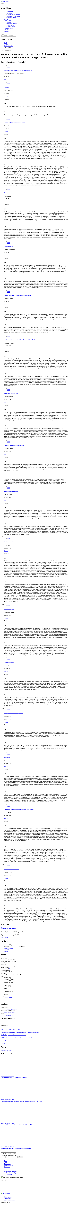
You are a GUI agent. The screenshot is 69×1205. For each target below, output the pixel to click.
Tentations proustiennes (9, 662)
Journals (9, 13)
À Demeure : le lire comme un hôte (11, 491)
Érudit (9, 22)
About (9, 20)
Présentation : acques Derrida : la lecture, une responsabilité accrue (18, 70)
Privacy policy (8, 1197)
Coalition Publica (12, 23)
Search (2, 34)
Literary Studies (8, 997)
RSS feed (6, 949)
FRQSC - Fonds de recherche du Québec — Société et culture (17, 1038)
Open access (10, 25)
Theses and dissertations (13, 14)
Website (6, 951)
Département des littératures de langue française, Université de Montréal (20, 1032)
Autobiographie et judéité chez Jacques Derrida (13, 713)
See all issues (4, 937)
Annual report (11, 26)
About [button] (6, 20)
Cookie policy (8, 1198)
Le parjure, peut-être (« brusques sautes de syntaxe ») (15, 122)
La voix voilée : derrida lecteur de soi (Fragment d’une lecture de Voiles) (18, 809)
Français (6, 29)
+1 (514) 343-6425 (9, 1015)
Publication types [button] (8, 11)
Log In (6, 19)
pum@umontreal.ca (9, 1012)
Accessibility (7, 1164)
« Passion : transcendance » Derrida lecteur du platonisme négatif (17, 295)
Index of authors (8, 948)
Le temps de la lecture (8, 246)
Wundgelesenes (7, 757)
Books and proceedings (13, 16)
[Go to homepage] (5, 1)
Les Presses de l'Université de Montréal (11, 1029)
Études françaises (8, 46)
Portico (11, 969)
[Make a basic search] (1, 3)
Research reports (11, 17)
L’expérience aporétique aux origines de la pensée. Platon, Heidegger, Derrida (20, 339)
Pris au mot (6, 87)
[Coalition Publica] (6, 1193)
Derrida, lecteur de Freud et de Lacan (11, 541)
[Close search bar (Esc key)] (3, 3)
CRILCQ (3, 1040)
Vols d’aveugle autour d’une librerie (11, 869)
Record (6, 79)
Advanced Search (8, 28)
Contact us (7, 1167)
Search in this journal (9, 945)
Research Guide (8, 1165)
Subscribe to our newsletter (9, 1155)
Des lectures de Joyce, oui (9, 609)
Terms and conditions (6, 1050)
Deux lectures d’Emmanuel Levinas (11, 393)
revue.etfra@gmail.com (10, 1009)
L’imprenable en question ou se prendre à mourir (14, 445)
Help (5, 1162)
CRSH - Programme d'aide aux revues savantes (13, 1035)
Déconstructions (7, 192)
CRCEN (3, 1043)
